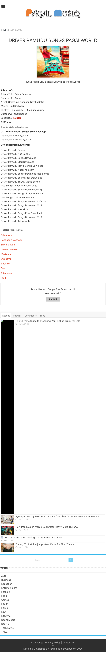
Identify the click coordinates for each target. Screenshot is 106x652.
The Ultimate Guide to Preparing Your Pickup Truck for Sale (48, 321)
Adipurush (6, 273)
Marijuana (6, 254)
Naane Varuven (9, 249)
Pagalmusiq (56, 648)
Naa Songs (37, 642)
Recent (6, 315)
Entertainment (9, 588)
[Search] (71, 560)
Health (4, 604)
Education (6, 583)
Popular (17, 315)
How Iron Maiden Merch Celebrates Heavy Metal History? (47, 527)
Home (3, 30)
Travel (4, 632)
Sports (5, 624)
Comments (31, 315)
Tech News (7, 628)
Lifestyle (5, 616)
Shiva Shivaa (8, 244)
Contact (53, 299)
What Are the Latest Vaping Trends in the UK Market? (34, 537)
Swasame (6, 258)
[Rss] (53, 645)
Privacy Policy (52, 642)
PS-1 (3, 277)
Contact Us (68, 642)
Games (5, 600)
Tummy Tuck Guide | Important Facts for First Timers (45, 544)
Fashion (5, 592)
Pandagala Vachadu (11, 240)
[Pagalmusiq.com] (53, 12)
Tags (42, 315)
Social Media (8, 620)
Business (6, 579)
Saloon (4, 268)
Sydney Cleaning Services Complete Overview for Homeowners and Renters (57, 516)
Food (4, 596)
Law (3, 612)
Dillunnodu (6, 235)
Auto (3, 575)
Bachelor (6, 263)
